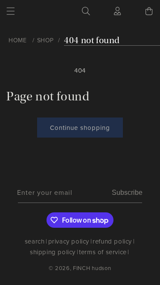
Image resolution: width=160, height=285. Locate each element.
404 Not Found (92, 40)
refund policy (112, 241)
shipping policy (53, 252)
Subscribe (127, 192)
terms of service (103, 252)
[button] (10, 11)
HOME (17, 40)
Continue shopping (80, 127)
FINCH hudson (92, 268)
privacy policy (68, 241)
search (35, 241)
